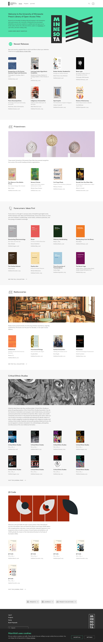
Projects (26, 3)
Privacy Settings (31, 638)
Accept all (77, 637)
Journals (32, 3)
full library (41, 26)
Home (20, 3)
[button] (10, 615)
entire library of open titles (23, 51)
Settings (89, 637)
